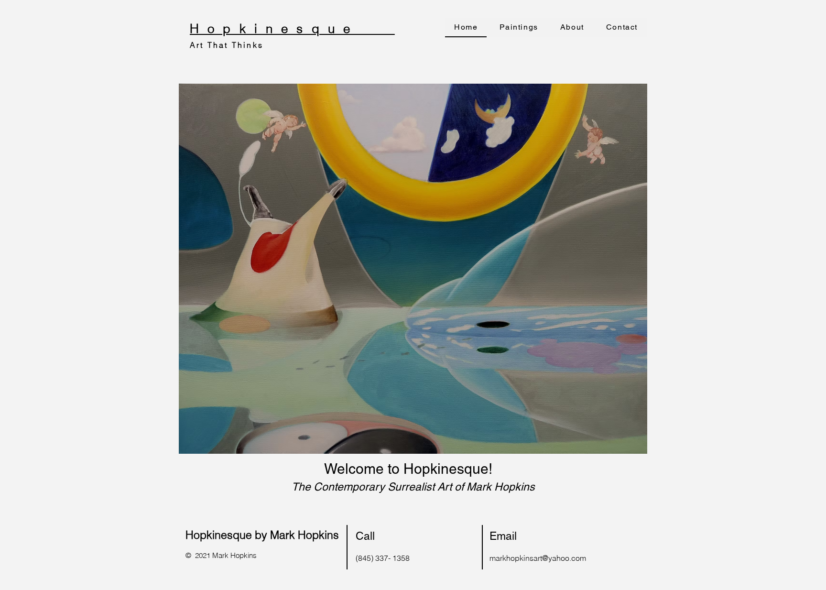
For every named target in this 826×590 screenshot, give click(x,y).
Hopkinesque (292, 28)
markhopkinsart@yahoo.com (537, 558)
